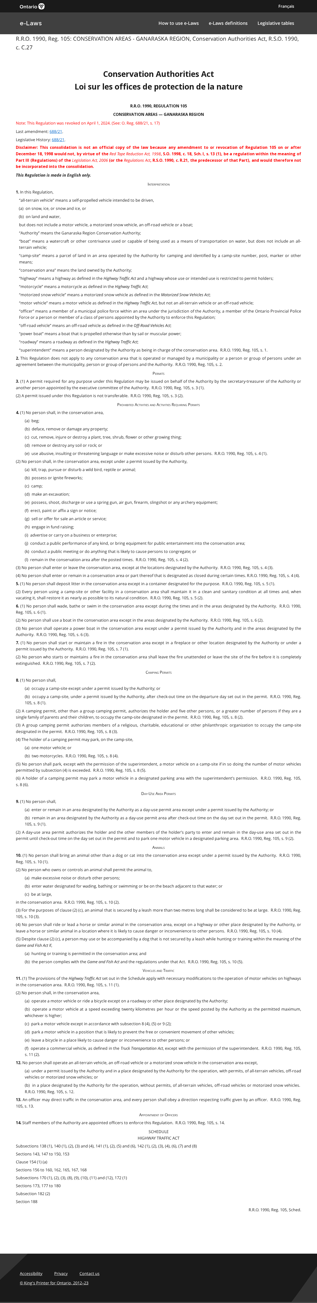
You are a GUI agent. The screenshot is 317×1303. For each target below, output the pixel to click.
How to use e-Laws (178, 23)
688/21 (56, 131)
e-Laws (31, 23)
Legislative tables (276, 23)
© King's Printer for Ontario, (54, 1283)
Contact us (89, 1273)
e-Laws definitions (228, 23)
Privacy (61, 1273)
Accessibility (31, 1273)
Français (286, 6)
